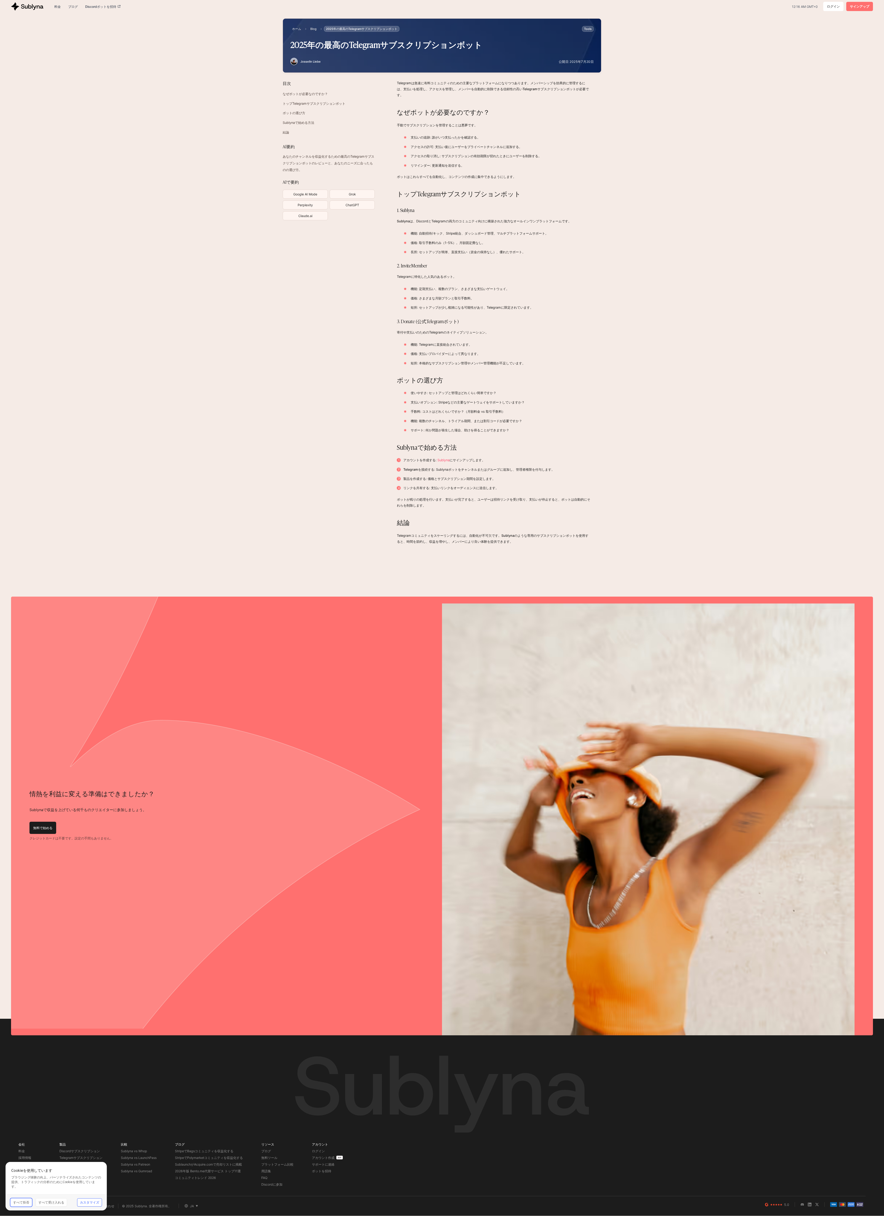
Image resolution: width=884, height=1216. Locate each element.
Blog (313, 29)
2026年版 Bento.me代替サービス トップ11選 (208, 1171)
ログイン (833, 6)
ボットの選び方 (294, 113)
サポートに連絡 (323, 1164)
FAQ (264, 1178)
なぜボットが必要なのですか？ (305, 94)
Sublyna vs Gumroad (136, 1171)
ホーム (296, 29)
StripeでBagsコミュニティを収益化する (204, 1151)
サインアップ (859, 6)
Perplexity (305, 205)
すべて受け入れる (51, 1202)
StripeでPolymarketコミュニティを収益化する (209, 1158)
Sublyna (443, 460)
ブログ (266, 1151)
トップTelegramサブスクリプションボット (314, 103)
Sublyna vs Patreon (135, 1164)
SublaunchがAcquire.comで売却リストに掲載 (208, 1164)
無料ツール (269, 1158)
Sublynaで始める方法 (298, 123)
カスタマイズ (89, 1202)
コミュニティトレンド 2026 (195, 1178)
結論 (286, 132)
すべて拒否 (21, 1202)
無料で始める (42, 828)
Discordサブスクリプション (79, 1151)
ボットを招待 (321, 1171)
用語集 (266, 1171)
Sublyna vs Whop (134, 1151)
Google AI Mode (305, 194)
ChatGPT (352, 205)
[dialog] (56, 1186)
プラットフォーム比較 (277, 1164)
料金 (21, 1151)
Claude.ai (305, 216)
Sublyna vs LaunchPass (139, 1158)
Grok (352, 194)
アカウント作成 (323, 1158)
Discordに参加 (271, 1184)
